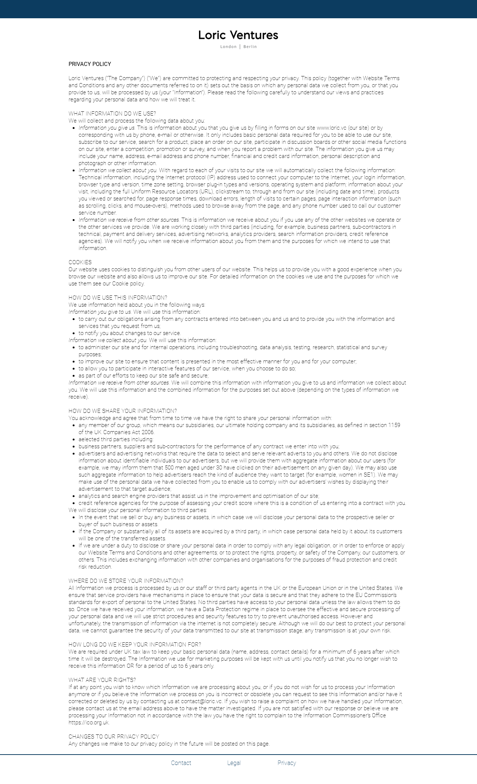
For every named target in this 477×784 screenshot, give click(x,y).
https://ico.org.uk (88, 722)
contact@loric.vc (201, 701)
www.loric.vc (332, 127)
